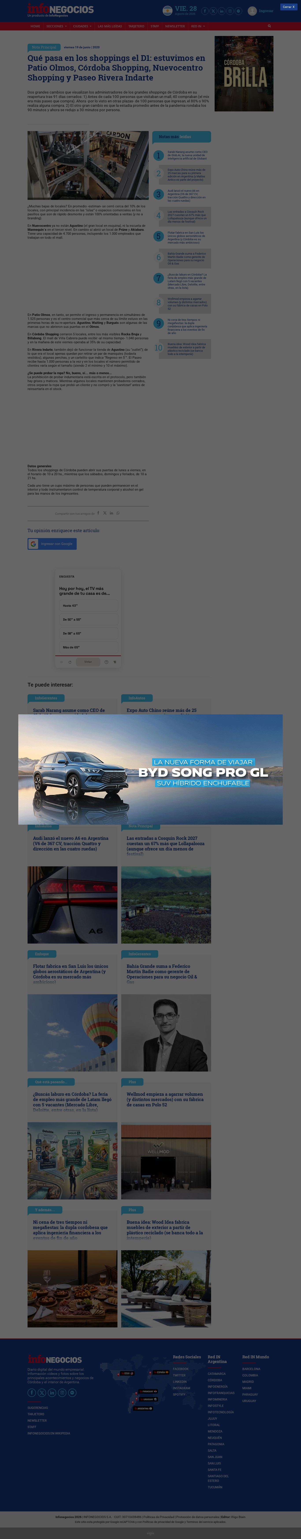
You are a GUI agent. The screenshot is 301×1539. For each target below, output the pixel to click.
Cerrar (287, 7)
